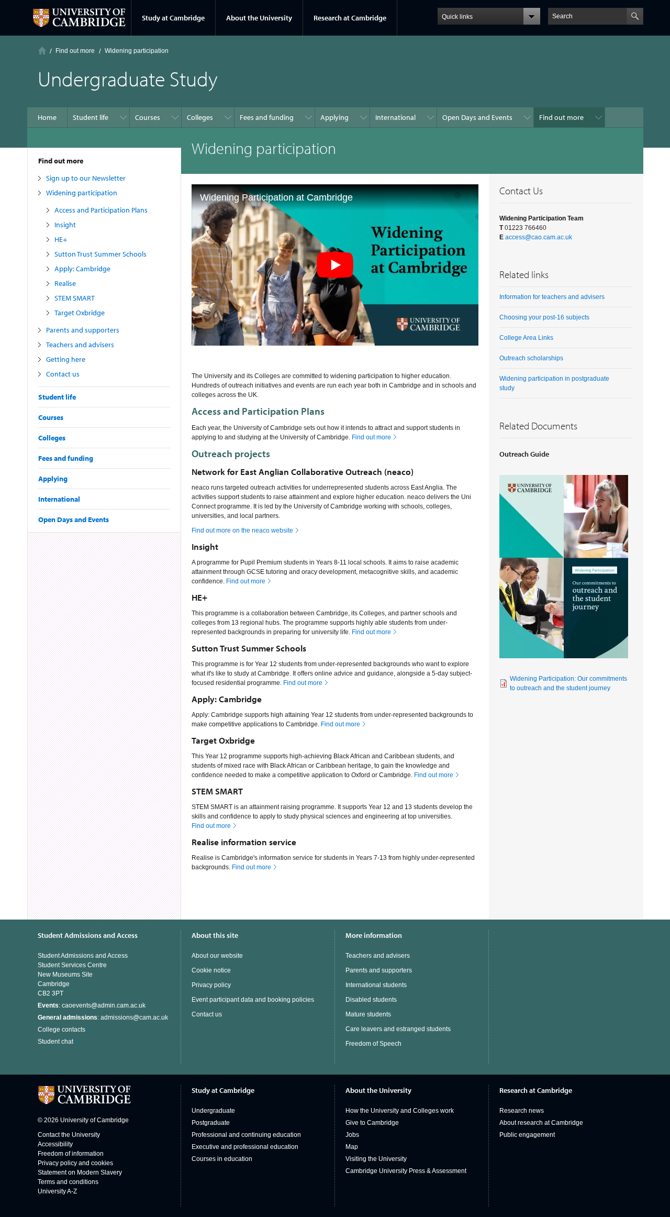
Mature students (368, 1014)
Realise (65, 283)
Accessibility (55, 1144)
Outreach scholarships (531, 358)
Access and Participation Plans (101, 210)
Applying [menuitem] (334, 117)
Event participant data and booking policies (253, 999)
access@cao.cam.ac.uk (538, 237)
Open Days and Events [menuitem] (477, 117)
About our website (217, 955)
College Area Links (526, 337)
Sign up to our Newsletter (86, 178)
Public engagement (527, 1134)
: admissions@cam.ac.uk (103, 1017)
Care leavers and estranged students (398, 1029)
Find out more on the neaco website (242, 530)
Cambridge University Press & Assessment (405, 1171)
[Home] (42, 50)
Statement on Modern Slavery (80, 1172)
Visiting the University (376, 1159)
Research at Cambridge (350, 18)
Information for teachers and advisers (552, 297)
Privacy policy (211, 985)
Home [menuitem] (47, 117)
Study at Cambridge (173, 18)
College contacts (61, 1029)
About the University (259, 18)
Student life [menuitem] (90, 117)
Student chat (55, 1041)
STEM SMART (74, 298)
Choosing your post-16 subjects (544, 317)
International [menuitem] (395, 117)
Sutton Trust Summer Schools (100, 254)
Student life (57, 397)
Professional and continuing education (246, 1134)
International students (376, 985)
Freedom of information (71, 1153)
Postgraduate (211, 1122)
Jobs (352, 1134)
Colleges (51, 437)
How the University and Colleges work (399, 1110)
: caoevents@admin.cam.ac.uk (92, 1005)
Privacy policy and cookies (75, 1163)
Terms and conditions (68, 1182)
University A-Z (57, 1191)
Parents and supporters (82, 330)
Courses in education (222, 1159)
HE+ (60, 239)
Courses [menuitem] (147, 117)
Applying (53, 478)
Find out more (60, 160)
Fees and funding (65, 458)
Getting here (65, 359)
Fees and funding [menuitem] (267, 117)
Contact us (63, 374)
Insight (65, 224)
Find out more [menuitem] (561, 117)
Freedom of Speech (373, 1043)
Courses (50, 417)
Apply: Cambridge (82, 268)
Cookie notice (211, 970)
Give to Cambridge (372, 1122)
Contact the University (69, 1134)
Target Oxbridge (79, 312)
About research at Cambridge (541, 1122)
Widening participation (81, 192)
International (59, 499)
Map (351, 1146)
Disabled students (371, 999)
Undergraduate (213, 1110)
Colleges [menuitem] (200, 117)
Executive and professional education (245, 1146)
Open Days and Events (73, 519)
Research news (521, 1110)
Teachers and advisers (80, 344)
